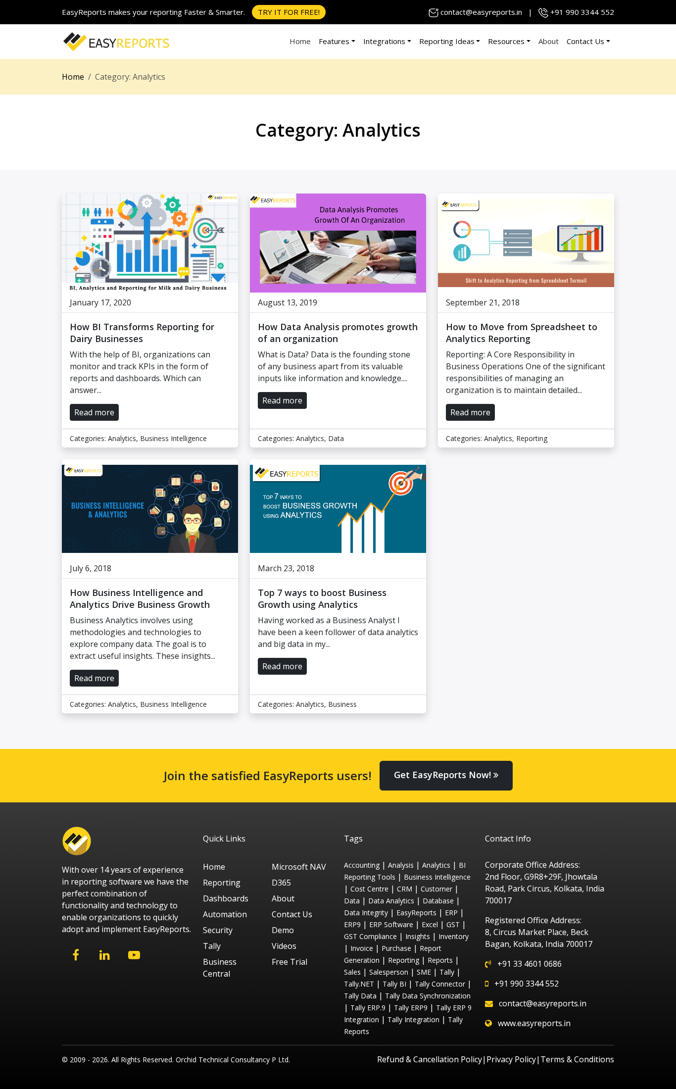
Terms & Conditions (577, 1059)
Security (218, 930)
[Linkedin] (104, 955)
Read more (94, 412)
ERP (451, 912)
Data (336, 438)
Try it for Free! (289, 12)
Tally (212, 945)
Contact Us (585, 41)
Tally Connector (440, 984)
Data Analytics (391, 900)
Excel (430, 924)
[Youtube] (133, 955)
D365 (281, 882)
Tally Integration (413, 1019)
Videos (284, 945)
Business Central (220, 967)
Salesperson (388, 972)
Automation (225, 914)
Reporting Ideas (447, 41)
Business (342, 704)
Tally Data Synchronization (428, 995)
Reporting (531, 438)
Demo (283, 930)
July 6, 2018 (90, 568)
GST (453, 924)
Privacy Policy (511, 1059)
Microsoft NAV (299, 866)
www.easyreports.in (534, 1023)
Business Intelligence (173, 438)
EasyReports (416, 912)
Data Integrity (366, 912)
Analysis (401, 865)
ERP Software (391, 924)
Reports (440, 960)
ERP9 (352, 924)
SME (424, 972)
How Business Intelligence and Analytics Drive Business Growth (140, 598)
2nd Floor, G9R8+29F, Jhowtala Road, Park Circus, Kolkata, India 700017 (544, 888)
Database (438, 900)
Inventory (453, 936)
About (548, 41)
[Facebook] (75, 955)
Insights (417, 936)
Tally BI (394, 984)
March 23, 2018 (286, 568)
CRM (404, 888)
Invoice (361, 948)
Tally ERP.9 (368, 1007)
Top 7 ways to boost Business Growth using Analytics (322, 598)
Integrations (384, 41)
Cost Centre (369, 888)
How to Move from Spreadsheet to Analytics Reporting (521, 333)
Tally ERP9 (411, 1007)
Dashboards (225, 898)
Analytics (122, 438)
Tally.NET (359, 984)
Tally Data (360, 995)
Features (334, 41)
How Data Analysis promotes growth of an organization (338, 333)
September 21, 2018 (483, 302)
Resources (506, 41)
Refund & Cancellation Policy (429, 1059)
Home (300, 41)
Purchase (396, 948)
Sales (352, 972)
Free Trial (289, 961)
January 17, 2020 (100, 302)
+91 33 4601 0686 (529, 963)
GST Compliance (370, 936)
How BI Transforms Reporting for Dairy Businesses (142, 333)
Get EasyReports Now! (443, 775)
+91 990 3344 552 (582, 12)
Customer (436, 888)
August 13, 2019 (287, 302)
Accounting (362, 865)
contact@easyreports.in (481, 12)
